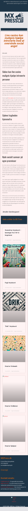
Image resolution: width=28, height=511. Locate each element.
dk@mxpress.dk (4, 483)
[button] (14, 29)
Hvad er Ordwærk (11, 366)
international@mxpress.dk (7, 487)
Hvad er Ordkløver (11, 406)
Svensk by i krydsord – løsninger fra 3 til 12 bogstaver (13, 232)
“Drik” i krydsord (11, 326)
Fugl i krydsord (10, 283)
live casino (10, 98)
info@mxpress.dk (5, 481)
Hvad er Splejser (10, 446)
